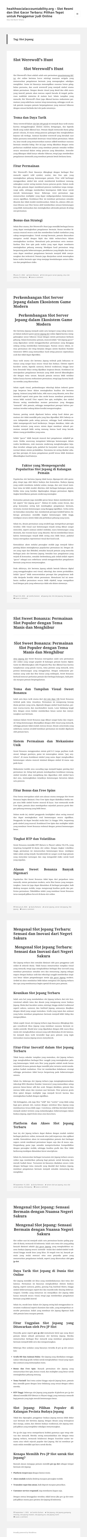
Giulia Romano (33, 275)
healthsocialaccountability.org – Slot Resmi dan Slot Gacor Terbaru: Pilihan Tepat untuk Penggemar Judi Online (40, 12)
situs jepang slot (20, 659)
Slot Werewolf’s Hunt (33, 59)
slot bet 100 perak (40, 123)
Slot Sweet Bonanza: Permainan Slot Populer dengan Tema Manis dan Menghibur (43, 623)
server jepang (49, 907)
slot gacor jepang (57, 977)
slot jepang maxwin (27, 1515)
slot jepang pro (40, 1515)
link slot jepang (57, 596)
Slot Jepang (23, 277)
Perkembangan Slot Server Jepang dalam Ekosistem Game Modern (42, 302)
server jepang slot (42, 334)
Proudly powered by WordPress (24, 1532)
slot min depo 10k (52, 699)
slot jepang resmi (53, 1515)
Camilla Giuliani (34, 596)
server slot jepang (61, 907)
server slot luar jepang (55, 1185)
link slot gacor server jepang (52, 275)
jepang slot (47, 596)
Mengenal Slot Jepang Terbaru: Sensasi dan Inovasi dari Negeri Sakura (42, 934)
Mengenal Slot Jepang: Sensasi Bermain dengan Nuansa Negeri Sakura (43, 1211)
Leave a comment (37, 277)
